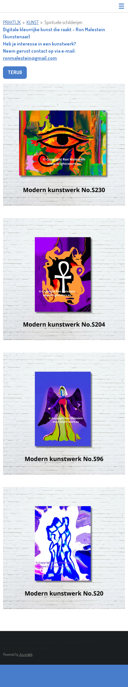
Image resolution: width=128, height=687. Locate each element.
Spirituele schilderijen (63, 22)
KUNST (32, 22)
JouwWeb (25, 654)
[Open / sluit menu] (121, 6)
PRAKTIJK (12, 22)
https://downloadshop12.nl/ (29, 647)
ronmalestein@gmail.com (30, 58)
